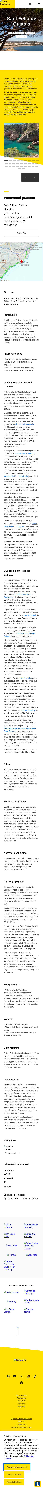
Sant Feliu (26, 594)
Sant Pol (17, 594)
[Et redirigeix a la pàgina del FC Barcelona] (11, 1292)
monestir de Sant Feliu (25, 454)
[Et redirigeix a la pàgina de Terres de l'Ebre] (11, 1235)
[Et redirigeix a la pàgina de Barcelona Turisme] (31, 1235)
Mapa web (21, 1406)
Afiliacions (21, 1421)
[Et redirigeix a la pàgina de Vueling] (11, 1301)
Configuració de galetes (17, 1467)
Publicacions (21, 1398)
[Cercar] (30, 4)
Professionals (21, 1424)
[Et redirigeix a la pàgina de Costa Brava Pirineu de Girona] (31, 1246)
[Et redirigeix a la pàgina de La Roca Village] (11, 1310)
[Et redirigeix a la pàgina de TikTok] (34, 1376)
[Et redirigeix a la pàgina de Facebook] (8, 1376)
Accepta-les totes (14, 1482)
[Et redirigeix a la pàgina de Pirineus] (11, 1255)
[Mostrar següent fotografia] (34, 177)
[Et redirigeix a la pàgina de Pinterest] (21, 1382)
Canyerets (8, 597)
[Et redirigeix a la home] (7, 4)
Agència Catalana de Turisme (21, 1419)
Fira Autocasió (28, 710)
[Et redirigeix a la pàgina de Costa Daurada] (11, 1226)
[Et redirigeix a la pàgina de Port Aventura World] (31, 1301)
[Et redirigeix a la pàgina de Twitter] (21, 1376)
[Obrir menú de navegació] (38, 4)
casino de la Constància (23, 424)
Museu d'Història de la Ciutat (16, 476)
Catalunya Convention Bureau (21, 1427)
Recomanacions (21, 1395)
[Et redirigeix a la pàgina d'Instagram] (28, 1376)
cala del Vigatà (30, 615)
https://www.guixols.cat (16, 217)
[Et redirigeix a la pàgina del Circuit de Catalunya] (31, 1292)
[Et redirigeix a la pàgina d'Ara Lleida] (11, 1245)
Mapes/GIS (21, 1401)
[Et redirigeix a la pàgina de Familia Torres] (31, 1310)
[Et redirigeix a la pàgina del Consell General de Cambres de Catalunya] (11, 1265)
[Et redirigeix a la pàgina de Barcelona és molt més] (31, 1226)
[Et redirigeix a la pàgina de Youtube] (14, 1376)
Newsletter (21, 1404)
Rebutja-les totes (14, 1475)
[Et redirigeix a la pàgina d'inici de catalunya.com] (21, 1363)
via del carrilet (25, 678)
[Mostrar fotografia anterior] (26, 177)
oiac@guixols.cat (13, 221)
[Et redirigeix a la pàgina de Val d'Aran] (31, 1255)
